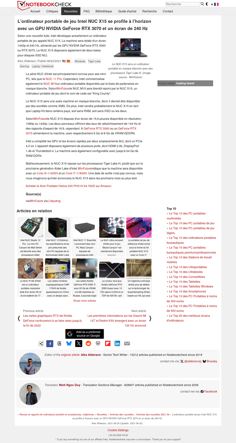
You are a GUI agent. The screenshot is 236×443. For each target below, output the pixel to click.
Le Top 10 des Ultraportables (188, 267)
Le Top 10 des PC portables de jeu (191, 223)
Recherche (149, 11)
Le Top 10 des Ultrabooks (186, 272)
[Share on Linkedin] (117, 343)
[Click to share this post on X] (78, 343)
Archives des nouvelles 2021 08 (152, 414)
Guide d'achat (127, 11)
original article (70, 355)
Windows (80, 61)
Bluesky (211, 361)
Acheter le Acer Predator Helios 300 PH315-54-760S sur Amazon (68, 186)
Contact (168, 11)
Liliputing (54, 201)
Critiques (52, 11)
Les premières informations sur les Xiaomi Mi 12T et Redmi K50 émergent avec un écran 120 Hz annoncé (117, 320)
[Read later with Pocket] (98, 343)
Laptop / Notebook (42, 66)
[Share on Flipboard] (107, 343)
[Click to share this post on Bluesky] (68, 343)
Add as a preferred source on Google (88, 334)
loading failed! (166, 83)
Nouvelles (70, 11)
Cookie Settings (118, 430)
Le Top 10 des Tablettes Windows (191, 286)
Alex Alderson (91, 355)
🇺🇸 (64, 61)
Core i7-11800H (76, 173)
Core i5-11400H (47, 173)
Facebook (210, 391)
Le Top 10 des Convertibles (187, 277)
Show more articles (84, 300)
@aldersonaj (192, 361)
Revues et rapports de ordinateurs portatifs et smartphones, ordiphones (57, 414)
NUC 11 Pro (54, 79)
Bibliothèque (104, 11)
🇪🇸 (68, 61)
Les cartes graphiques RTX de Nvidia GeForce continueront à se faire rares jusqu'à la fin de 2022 (52, 320)
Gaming (24, 66)
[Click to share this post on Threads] (59, 343)
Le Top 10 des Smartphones (187, 291)
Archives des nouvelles (121, 414)
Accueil (35, 11)
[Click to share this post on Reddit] (88, 343)
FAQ (86, 11)
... (72, 61)
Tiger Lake (94, 61)
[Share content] (41, 343)
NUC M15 (50, 83)
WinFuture (63, 88)
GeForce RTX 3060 (96, 128)
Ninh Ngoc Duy (69, 385)
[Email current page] (127, 343)
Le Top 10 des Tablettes (184, 281)
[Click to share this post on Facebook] (49, 343)
